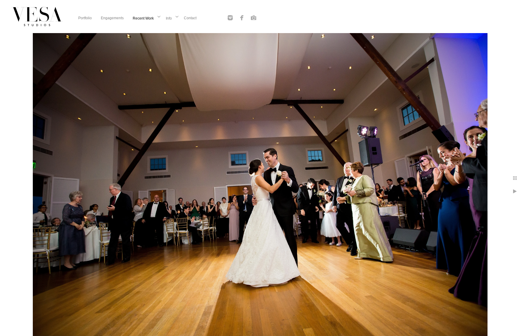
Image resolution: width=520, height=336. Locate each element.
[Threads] (254, 18)
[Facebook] (242, 18)
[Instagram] (230, 18)
